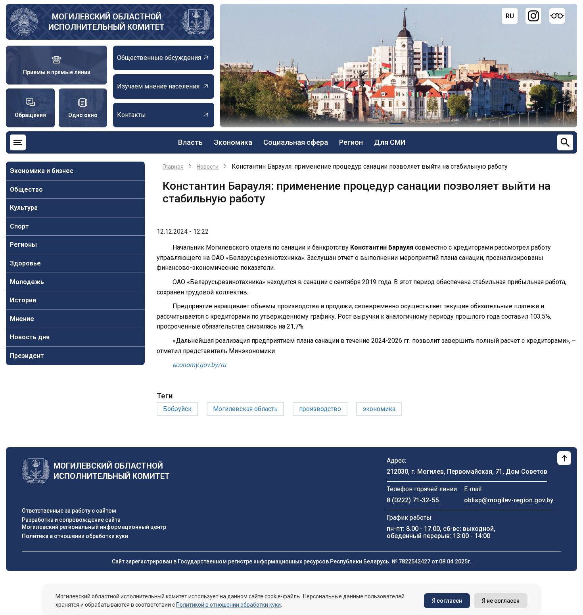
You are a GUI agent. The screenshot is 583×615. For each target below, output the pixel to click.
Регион (351, 142)
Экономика (233, 142)
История (23, 300)
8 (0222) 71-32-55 (413, 500)
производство (320, 409)
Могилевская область (245, 409)
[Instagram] (533, 16)
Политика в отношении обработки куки (75, 536)
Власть (190, 142)
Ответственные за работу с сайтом (69, 510)
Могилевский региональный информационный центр (94, 527)
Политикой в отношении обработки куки (228, 605)
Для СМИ (389, 142)
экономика (378, 409)
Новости (208, 166)
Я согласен (447, 601)
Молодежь (27, 282)
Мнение (22, 319)
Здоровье (25, 263)
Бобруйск (177, 409)
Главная (173, 166)
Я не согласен (501, 601)
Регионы (23, 244)
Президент (27, 355)
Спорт (19, 226)
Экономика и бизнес (41, 171)
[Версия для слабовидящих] (557, 16)
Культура (24, 207)
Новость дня (30, 337)
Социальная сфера (295, 142)
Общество (26, 189)
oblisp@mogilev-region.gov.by (508, 500)
